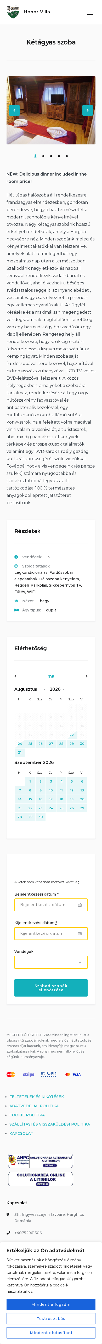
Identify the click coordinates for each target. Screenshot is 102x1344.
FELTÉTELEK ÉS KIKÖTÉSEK (36, 1096)
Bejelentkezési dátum (36, 894)
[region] (51, 1293)
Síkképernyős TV (65, 585)
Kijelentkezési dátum (35, 922)
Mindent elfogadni (51, 1304)
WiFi (31, 591)
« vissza (25, 676)
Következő (88, 115)
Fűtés (19, 591)
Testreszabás (51, 1318)
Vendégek (23, 951)
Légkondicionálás (31, 572)
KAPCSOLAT (21, 1133)
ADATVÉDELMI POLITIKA (34, 1106)
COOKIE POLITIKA (27, 1115)
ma (51, 676)
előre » (77, 676)
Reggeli (21, 585)
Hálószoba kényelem (59, 579)
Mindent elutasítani (51, 1332)
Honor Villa (37, 11)
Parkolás (39, 585)
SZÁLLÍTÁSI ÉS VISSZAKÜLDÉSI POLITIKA (49, 1124)
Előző (15, 115)
